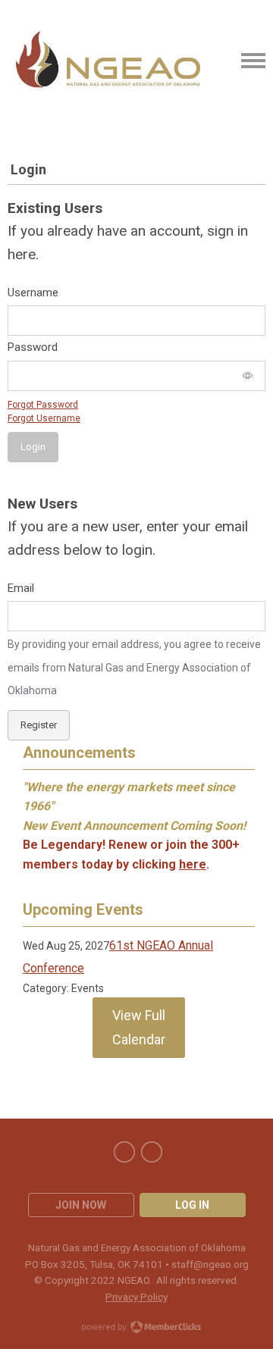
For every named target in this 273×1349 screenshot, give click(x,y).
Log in (192, 1205)
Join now (80, 1205)
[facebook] (124, 1152)
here (192, 864)
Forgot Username (44, 418)
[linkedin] (151, 1152)
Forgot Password (43, 404)
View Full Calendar (138, 1027)
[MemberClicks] (108, 61)
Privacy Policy (136, 1297)
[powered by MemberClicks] (136, 1328)
